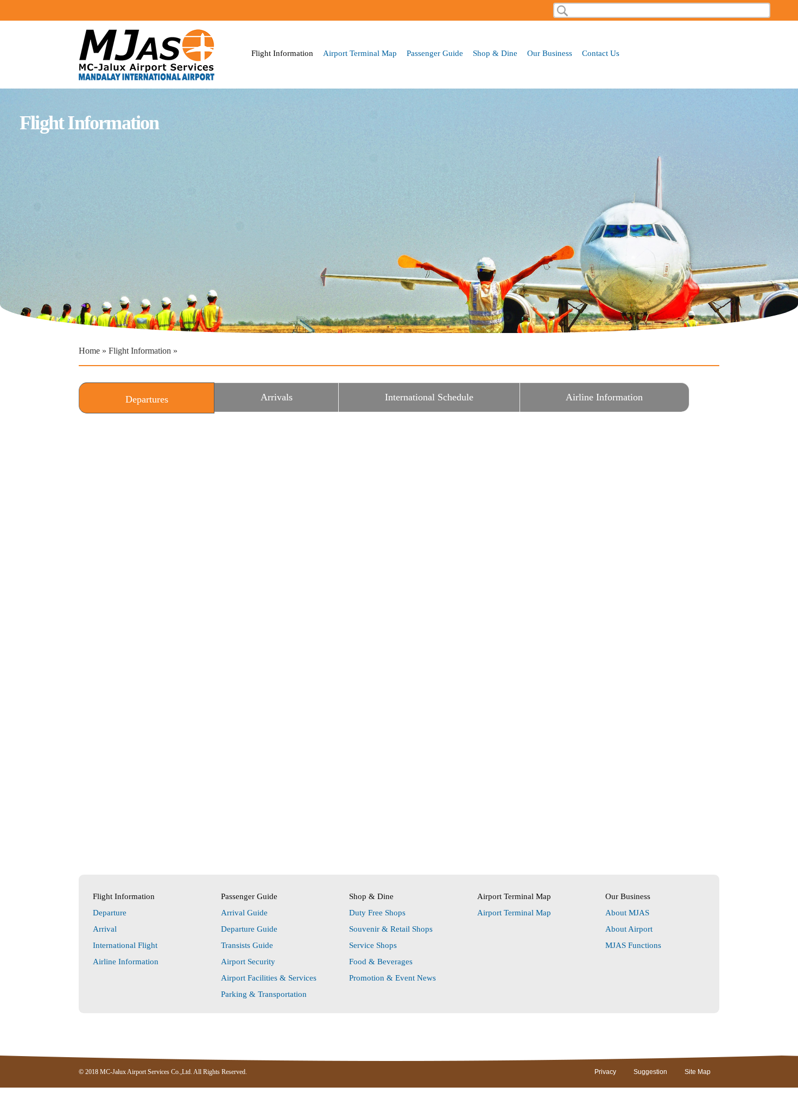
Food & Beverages (381, 961)
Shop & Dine (495, 53)
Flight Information (282, 53)
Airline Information (604, 397)
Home (89, 350)
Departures (169, 399)
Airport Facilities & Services (268, 978)
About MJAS (627, 912)
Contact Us (600, 53)
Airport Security (248, 961)
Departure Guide (249, 929)
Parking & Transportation (264, 994)
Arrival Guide (244, 912)
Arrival (105, 929)
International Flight (125, 945)
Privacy (605, 1072)
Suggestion (650, 1072)
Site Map (698, 1072)
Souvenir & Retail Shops (391, 929)
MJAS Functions (633, 945)
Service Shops (373, 945)
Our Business (549, 53)
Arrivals (277, 397)
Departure (109, 912)
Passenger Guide (435, 53)
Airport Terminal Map (360, 53)
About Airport (629, 929)
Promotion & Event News (392, 978)
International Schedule (429, 397)
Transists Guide (247, 945)
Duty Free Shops (377, 912)
